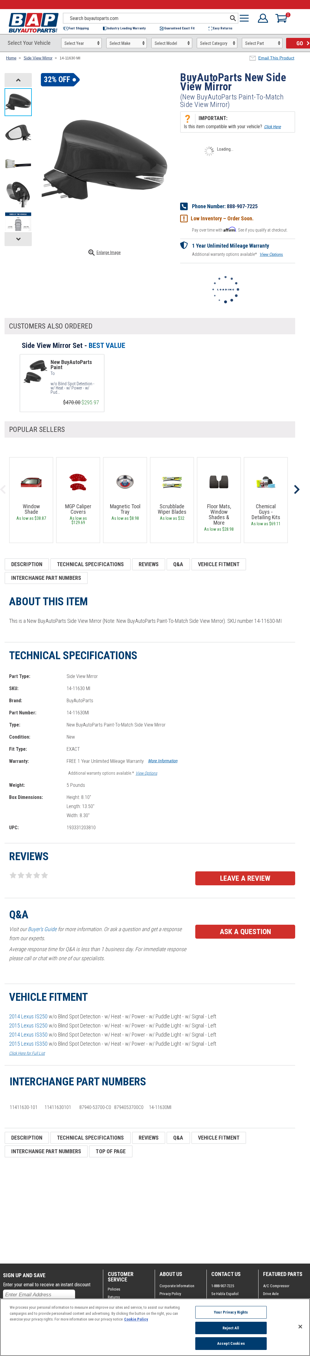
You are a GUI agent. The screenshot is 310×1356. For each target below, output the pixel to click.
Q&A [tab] (178, 564)
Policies (114, 1289)
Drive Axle (271, 1293)
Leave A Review (245, 878)
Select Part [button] (254, 43)
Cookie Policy (136, 1319)
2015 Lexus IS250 (28, 1025)
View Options (271, 254)
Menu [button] (245, 18)
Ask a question (245, 931)
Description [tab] (26, 564)
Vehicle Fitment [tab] (219, 564)
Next (297, 489)
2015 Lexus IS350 (28, 1043)
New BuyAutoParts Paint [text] (71, 364)
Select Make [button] (120, 43)
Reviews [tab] (149, 564)
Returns (114, 1297)
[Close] (300, 1326)
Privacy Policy (170, 1293)
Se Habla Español (225, 1293)
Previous (3, 489)
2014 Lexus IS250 (28, 1016)
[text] (75, 388)
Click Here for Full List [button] (27, 1053)
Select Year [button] (74, 43)
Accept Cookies (231, 1343)
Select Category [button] (213, 43)
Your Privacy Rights (231, 1312)
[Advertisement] (150, 1210)
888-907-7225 (242, 206)
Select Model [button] (166, 43)
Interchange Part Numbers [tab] (46, 578)
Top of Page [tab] (111, 1151)
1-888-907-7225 (222, 1286)
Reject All (231, 1328)
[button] (79, 28)
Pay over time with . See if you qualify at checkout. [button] (240, 229)
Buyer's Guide (42, 929)
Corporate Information (177, 1286)
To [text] (53, 373)
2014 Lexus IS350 (28, 1034)
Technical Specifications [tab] (90, 564)
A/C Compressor (276, 1286)
